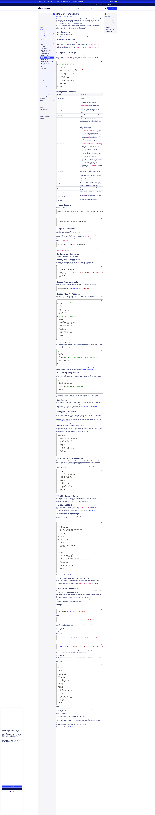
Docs (96, 4)
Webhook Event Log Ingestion (45, 69)
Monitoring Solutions (44, 109)
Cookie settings (12, 791)
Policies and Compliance (45, 116)
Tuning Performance (110, 29)
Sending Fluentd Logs (45, 57)
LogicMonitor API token (64, 36)
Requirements (108, 18)
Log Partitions (43, 74)
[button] (62, 8)
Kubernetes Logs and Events (45, 43)
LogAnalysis (43, 78)
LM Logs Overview (44, 31)
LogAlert (42, 88)
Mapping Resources (110, 24)
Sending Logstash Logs (45, 59)
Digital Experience (43, 25)
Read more (112, 1)
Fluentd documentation (88, 369)
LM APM (41, 107)
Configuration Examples (108, 26)
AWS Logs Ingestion (45, 46)
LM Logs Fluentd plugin (72, 27)
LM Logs (41, 29)
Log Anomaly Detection (45, 76)
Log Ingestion (43, 35)
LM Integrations (43, 102)
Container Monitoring (44, 105)
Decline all (12, 789)
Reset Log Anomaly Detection (46, 82)
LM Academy (101, 4)
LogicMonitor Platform (44, 22)
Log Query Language (45, 86)
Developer (42, 114)
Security (41, 27)
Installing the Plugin (109, 20)
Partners (90, 4)
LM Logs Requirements (45, 33)
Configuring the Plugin (110, 22)
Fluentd (58, 18)
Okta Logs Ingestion (45, 53)
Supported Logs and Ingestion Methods (47, 40)
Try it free (111, 8)
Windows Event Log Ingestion (45, 64)
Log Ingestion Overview (46, 37)
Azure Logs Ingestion (45, 48)
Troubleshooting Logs (45, 94)
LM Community (109, 4)
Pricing (77, 8)
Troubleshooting (91, 510)
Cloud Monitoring (43, 96)
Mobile (41, 111)
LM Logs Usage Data (45, 92)
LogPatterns (43, 84)
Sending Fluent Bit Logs (46, 55)
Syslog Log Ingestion (45, 66)
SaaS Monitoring (43, 98)
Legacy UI (42, 118)
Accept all (12, 786)
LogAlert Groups (44, 90)
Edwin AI (41, 100)
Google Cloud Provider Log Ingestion (45, 51)
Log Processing (44, 72)
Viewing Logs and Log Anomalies (47, 80)
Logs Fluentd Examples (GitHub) (90, 406)
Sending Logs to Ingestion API (47, 61)
